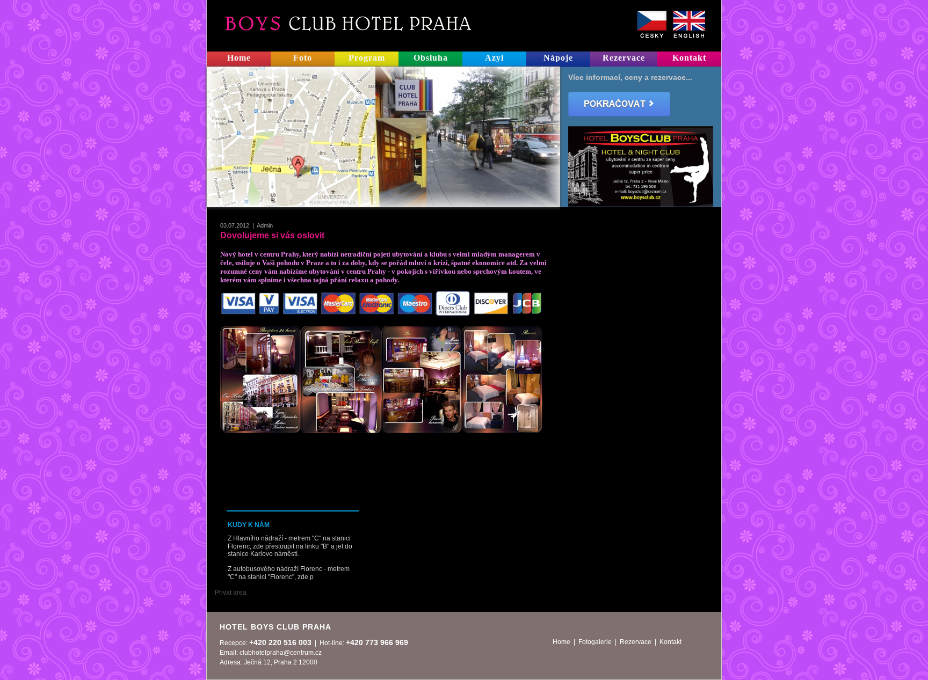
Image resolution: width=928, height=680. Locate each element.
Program (367, 57)
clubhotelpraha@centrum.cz (281, 652)
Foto (302, 57)
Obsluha (431, 57)
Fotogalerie (595, 642)
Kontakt (689, 57)
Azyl (494, 57)
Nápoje (558, 57)
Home (239, 57)
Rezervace (624, 57)
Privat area (231, 592)
